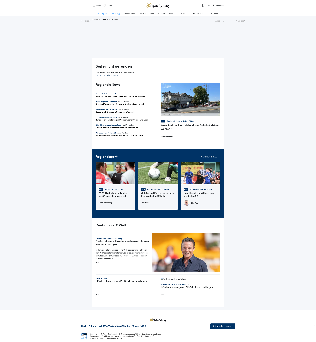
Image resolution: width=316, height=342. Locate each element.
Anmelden (220, 5)
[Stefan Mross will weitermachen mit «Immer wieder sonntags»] (186, 252)
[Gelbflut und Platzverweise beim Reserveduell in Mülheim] (158, 173)
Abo (208, 5)
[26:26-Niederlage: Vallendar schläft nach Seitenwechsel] (115, 173)
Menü (98, 5)
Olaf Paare (195, 203)
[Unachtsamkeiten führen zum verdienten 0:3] (200, 173)
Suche (110, 5)
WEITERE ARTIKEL (208, 156)
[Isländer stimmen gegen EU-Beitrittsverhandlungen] (173, 279)
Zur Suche (113, 75)
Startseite (96, 19)
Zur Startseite (102, 75)
